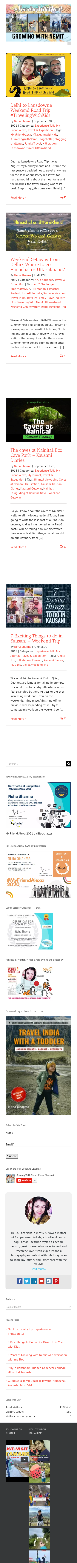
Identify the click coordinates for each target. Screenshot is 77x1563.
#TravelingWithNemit (23, 139)
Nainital (48, 488)
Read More (17, 197)
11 (65, 546)
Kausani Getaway (31, 488)
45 (65, 197)
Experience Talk (45, 125)
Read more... (38, 1269)
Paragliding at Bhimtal (24, 493)
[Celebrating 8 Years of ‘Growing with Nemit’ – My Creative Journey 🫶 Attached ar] (39, 1450)
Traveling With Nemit (30, 302)
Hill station (49, 143)
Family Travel (32, 143)
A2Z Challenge (44, 280)
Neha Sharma (22, 121)
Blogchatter (46, 139)
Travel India (17, 298)
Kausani (46, 484)
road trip (15, 664)
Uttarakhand (43, 148)
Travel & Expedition (40, 130)
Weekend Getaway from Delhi (29, 307)
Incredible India (32, 293)
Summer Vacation (54, 293)
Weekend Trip (57, 307)
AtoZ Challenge (44, 284)
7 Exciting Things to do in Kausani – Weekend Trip (36, 638)
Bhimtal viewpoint (46, 479)
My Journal (34, 475)
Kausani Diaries (53, 660)
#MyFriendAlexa (20, 134)
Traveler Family (36, 298)
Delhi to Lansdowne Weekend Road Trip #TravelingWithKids (31, 110)
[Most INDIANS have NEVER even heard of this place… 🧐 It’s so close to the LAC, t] (39, 1495)
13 (65, 718)
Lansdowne (17, 148)
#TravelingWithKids (44, 134)
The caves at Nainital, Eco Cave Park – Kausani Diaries (36, 455)
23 (65, 356)
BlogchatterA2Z (20, 289)
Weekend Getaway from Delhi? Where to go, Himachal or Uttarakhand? (37, 264)
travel (30, 148)
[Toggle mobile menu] (69, 43)
